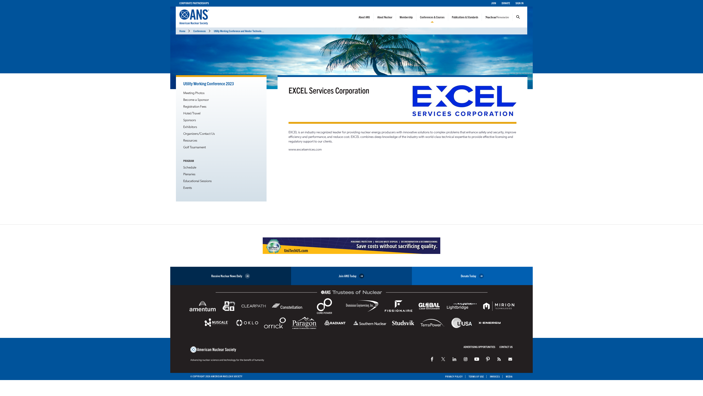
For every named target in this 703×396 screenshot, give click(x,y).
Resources (190, 140)
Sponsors (189, 120)
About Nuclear (384, 17)
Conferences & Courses (432, 17)
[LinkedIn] (454, 359)
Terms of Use (476, 376)
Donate (506, 3)
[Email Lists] (510, 359)
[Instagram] (465, 359)
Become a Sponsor (196, 99)
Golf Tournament (194, 147)
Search (518, 17)
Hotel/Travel (191, 113)
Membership (406, 17)
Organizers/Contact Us (199, 133)
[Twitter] (443, 359)
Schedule (189, 167)
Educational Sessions (197, 181)
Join (493, 3)
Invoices (495, 376)
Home (182, 31)
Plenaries (189, 174)
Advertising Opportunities (479, 347)
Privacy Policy (454, 376)
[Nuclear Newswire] (499, 359)
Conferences (199, 31)
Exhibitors (190, 126)
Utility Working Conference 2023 (208, 83)
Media (509, 376)
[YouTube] (476, 359)
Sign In (520, 3)
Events (187, 187)
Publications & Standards (465, 17)
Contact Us (506, 347)
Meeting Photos (193, 93)
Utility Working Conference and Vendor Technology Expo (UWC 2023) (248, 31)
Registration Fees (194, 106)
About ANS (364, 17)
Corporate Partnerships (194, 3)
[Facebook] (432, 359)
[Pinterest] (488, 359)
